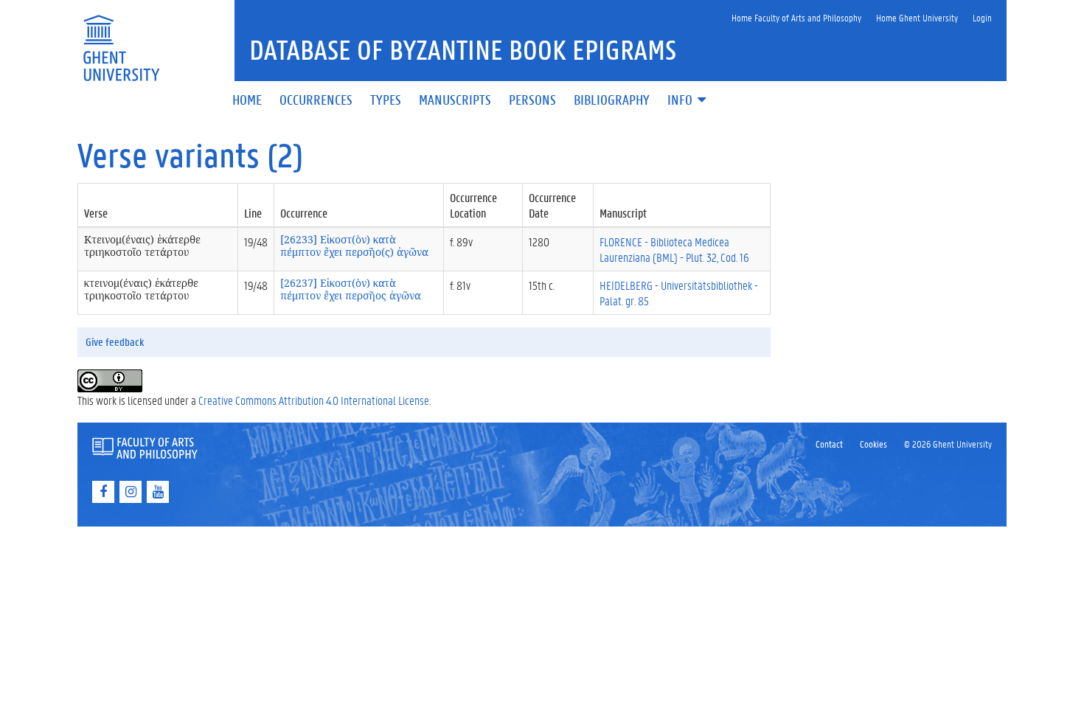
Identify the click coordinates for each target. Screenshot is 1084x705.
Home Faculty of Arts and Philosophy (796, 17)
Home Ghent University (917, 17)
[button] (688, 101)
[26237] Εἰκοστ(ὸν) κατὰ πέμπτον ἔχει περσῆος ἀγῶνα (350, 289)
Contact (829, 443)
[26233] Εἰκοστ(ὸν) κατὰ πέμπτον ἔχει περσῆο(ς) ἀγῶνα (354, 245)
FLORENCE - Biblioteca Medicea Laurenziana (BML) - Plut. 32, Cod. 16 (674, 249)
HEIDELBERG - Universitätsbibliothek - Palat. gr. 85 (679, 292)
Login (982, 17)
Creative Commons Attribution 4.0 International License (313, 400)
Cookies (873, 443)
